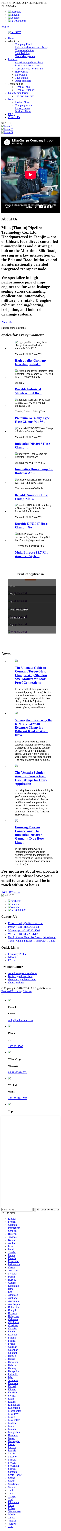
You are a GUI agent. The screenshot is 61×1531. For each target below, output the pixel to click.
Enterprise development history (31, 47)
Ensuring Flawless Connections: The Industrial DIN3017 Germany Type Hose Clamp (29, 834)
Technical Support (24, 89)
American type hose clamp (29, 62)
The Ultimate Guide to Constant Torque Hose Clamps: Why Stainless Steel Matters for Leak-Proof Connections (31, 675)
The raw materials (24, 96)
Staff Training (22, 53)
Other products (23, 80)
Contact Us (14, 117)
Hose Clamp (21, 71)
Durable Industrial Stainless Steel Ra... (28, 391)
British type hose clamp (27, 65)
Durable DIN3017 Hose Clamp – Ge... (31, 525)
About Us (6, 322)
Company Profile (24, 44)
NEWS (12, 957)
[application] (30, 632)
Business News (23, 111)
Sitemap (27, 991)
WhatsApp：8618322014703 (24, 930)
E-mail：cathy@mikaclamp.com (25, 923)
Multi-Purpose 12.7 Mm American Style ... (31, 554)
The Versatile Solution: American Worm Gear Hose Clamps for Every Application (31, 778)
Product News (22, 102)
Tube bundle (21, 77)
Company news (23, 105)
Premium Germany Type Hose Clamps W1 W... (32, 419)
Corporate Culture (24, 50)
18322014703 (15, 1046)
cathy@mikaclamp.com (20, 1020)
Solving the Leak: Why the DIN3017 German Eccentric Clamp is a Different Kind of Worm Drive (33, 727)
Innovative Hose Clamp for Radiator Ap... (34, 471)
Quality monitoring (18, 92)
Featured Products (11, 991)
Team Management (25, 56)
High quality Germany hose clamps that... (31, 362)
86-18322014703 (17, 1072)
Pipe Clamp (21, 74)
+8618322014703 (17, 1098)
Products (12, 59)
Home (11, 38)
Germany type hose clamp (29, 68)
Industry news (22, 108)
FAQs (11, 114)
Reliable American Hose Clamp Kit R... (31, 497)
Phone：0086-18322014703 (23, 926)
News (11, 99)
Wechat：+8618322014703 (23, 934)
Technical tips (22, 86)
